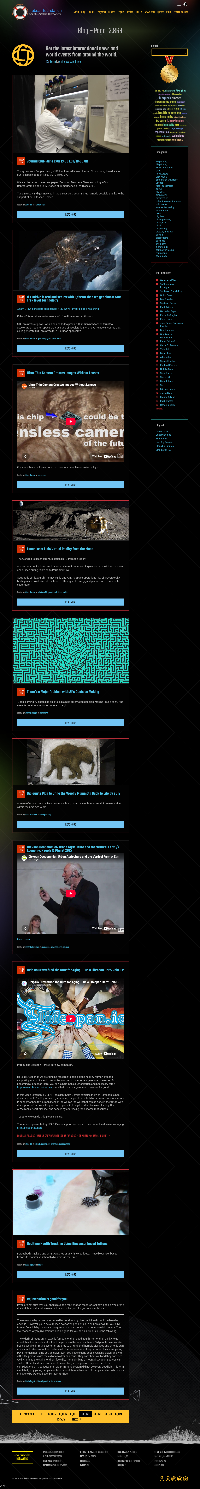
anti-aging (179, 91)
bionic (159, 225)
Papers (121, 12)
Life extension (175, 121)
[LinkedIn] (173, 1478)
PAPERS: (83, 1465)
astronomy (161, 204)
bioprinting (161, 228)
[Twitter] (168, 1478)
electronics (42, 475)
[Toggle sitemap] (179, 4)
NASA (177, 125)
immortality (166, 117)
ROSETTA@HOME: (50, 1465)
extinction (170, 109)
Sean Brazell (166, 373)
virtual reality (62, 592)
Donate (130, 12)
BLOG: (82, 1456)
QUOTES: (157, 1465)
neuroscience (64, 1144)
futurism (183, 109)
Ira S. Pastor (166, 401)
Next (75, 1419)
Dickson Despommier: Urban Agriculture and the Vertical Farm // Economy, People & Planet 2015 (73, 849)
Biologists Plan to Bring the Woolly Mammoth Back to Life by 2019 (73, 793)
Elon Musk (161, 176)
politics (159, 129)
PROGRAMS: (158, 1461)
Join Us (139, 12)
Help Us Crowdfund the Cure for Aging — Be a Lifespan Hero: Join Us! (75, 970)
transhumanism (164, 140)
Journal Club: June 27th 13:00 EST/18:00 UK (57, 161)
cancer (165, 106)
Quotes (160, 12)
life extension (40, 205)
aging (158, 91)
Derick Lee (165, 353)
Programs (101, 12)
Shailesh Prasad (168, 303)
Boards (91, 12)
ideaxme (156, 117)
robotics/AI (42, 592)
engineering (45, 947)
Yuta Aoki (165, 349)
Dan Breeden (166, 299)
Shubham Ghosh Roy (171, 291)
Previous (28, 1414)
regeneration (162, 132)
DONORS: (120, 1456)
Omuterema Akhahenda (166, 336)
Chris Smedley (167, 405)
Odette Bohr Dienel (32, 947)
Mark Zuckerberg (164, 185)
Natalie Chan (166, 369)
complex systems (165, 250)
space (158, 136)
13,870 (108, 1414)
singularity (182, 133)
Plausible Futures (165, 446)
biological (161, 222)
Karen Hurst (166, 319)
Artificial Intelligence (164, 95)
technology (178, 136)
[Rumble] (185, 1478)
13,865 (52, 1414)
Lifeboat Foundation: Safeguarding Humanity (37, 12)
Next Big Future (164, 442)
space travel (56, 339)
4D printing (161, 164)
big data (160, 216)
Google (155, 114)
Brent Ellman (166, 381)
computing (161, 253)
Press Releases (181, 12)
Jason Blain (166, 393)
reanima (166, 128)
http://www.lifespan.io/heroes (34, 1087)
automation (162, 210)
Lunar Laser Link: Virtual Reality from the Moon (60, 549)
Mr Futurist (161, 438)
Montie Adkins (167, 397)
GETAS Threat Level (22, 1458)
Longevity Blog (163, 434)
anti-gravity (161, 195)
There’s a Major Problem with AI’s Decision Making (63, 692)
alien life (160, 192)
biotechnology (162, 102)
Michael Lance (167, 389)
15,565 (61, 1419)
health (40, 1265)
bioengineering (45, 815)
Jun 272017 (21, 161)
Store (168, 12)
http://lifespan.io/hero (29, 1127)
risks (177, 132)
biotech (176, 98)
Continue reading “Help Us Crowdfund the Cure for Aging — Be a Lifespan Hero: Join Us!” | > (63, 1136)
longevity (168, 125)
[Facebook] (162, 1478)
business (160, 240)
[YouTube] (179, 1478)
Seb (162, 385)
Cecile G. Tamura (169, 345)
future (176, 108)
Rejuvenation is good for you (47, 1299)
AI (163, 91)
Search (184, 52)
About (76, 12)
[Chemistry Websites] (169, 70)
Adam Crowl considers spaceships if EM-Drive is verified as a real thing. (58, 308)
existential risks (160, 109)
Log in (53, 61)
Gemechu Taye (168, 311)
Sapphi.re (58, 1478)
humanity (184, 114)
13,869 (97, 1414)
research (172, 133)
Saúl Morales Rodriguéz (167, 286)
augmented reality (165, 207)
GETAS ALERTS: (160, 1452)
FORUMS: (120, 1465)
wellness (177, 140)
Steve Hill (28, 205)
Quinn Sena (166, 295)
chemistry (161, 243)
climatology (162, 247)
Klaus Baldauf (30, 339)
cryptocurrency (172, 106)
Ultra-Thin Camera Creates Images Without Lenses (63, 373)
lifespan (158, 125)
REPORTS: (84, 1461)
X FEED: (46, 1456)
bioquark (165, 98)
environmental (56, 947)
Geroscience (162, 431)
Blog (83, 12)
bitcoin (173, 102)
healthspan (174, 113)
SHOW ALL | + (160, 409)
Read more (70, 214)
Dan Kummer (167, 330)
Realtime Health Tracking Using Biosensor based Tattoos (67, 1244)
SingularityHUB (163, 449)
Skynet (159, 182)
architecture (162, 198)
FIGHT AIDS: (47, 1461)
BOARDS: (157, 1456)
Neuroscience (183, 125)
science (66, 947)
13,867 (73, 1414)
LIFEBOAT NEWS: (86, 1452)
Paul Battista (166, 307)
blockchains (162, 237)
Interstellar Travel (180, 117)
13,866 (63, 1414)
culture (180, 106)
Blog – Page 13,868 (100, 31)
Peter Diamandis (164, 167)
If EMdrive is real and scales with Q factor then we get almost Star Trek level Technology (74, 298)
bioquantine (177, 94)
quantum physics (44, 339)
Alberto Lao (166, 357)
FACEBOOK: (47, 1452)
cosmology (161, 256)
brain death (158, 106)
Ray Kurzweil (162, 173)
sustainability (166, 136)
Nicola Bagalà (30, 1381)
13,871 (118, 1414)
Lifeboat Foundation (31, 1478)
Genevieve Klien (168, 280)
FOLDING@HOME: (123, 1461)
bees (158, 213)
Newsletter (150, 12)
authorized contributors (70, 61)
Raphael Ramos (168, 365)
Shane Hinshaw (31, 713)
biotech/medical (41, 1144)
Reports (111, 12)
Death (183, 106)
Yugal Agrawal (30, 1265)
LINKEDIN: (121, 1452)
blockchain (181, 102)
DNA (158, 170)
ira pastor (161, 121)
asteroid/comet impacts (168, 201)
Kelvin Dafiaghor (168, 315)
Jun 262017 (21, 549)
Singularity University (167, 179)
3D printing (161, 161)
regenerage (177, 128)
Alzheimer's (168, 91)
